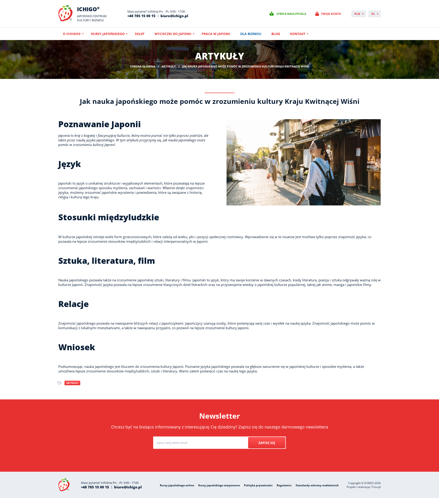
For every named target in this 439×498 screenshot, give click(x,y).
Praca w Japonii (216, 34)
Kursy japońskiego (108, 34)
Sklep (140, 34)
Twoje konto (331, 14)
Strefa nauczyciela (291, 14)
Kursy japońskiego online (177, 485)
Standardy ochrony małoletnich (317, 485)
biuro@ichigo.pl (174, 15)
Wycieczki (225, 460)
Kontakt (297, 34)
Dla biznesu (250, 34)
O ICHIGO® (72, 34)
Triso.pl (376, 487)
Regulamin (284, 485)
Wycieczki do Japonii (173, 34)
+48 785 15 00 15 (141, 15)
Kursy (204, 460)
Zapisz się (266, 443)
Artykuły (72, 383)
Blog (275, 34)
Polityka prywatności (258, 485)
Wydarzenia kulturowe (258, 460)
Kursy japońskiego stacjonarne (219, 485)
